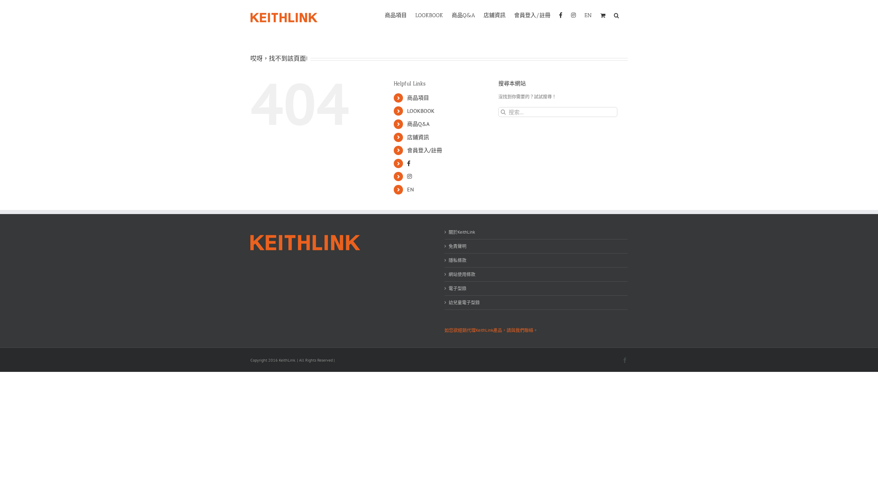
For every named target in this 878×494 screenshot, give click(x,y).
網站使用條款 (462, 274)
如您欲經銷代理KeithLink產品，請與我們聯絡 (488, 330)
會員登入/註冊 (424, 150)
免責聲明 (457, 246)
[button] (616, 15)
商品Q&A (418, 123)
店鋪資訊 (418, 137)
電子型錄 (457, 288)
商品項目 (418, 97)
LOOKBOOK (421, 110)
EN (410, 189)
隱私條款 (457, 260)
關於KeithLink (462, 232)
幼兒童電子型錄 (464, 302)
